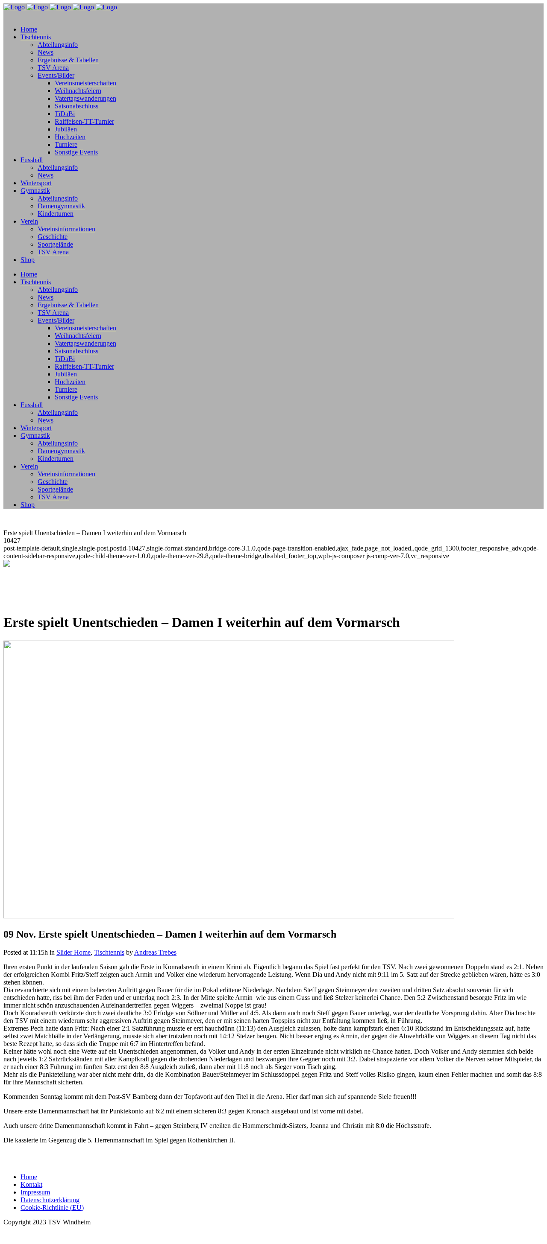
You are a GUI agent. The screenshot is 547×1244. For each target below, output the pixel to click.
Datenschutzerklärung (50, 1199)
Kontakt (31, 1184)
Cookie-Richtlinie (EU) (52, 1207)
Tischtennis (109, 952)
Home (29, 1176)
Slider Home (73, 952)
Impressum (35, 1192)
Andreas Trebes (155, 952)
